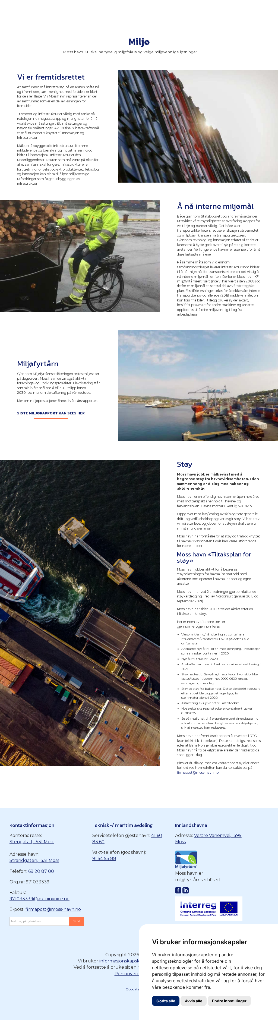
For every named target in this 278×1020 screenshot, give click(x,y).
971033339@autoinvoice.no (40, 898)
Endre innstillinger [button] (229, 1001)
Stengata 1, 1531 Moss (32, 841)
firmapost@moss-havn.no (198, 772)
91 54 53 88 (104, 858)
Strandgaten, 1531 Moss (34, 860)
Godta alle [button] (165, 1001)
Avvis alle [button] (193, 1001)
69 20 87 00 (41, 871)
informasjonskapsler (121, 961)
